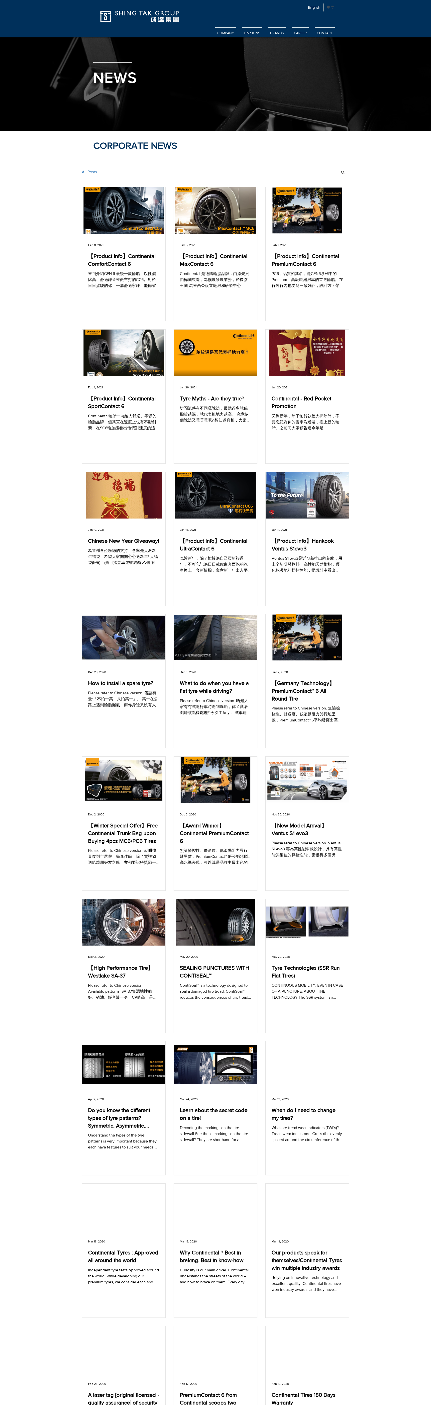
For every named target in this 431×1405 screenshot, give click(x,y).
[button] (342, 172)
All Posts (89, 172)
